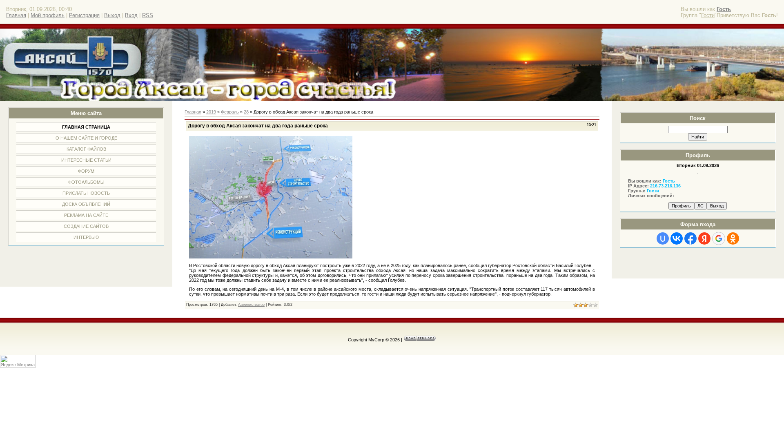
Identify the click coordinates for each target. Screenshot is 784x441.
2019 (211, 111)
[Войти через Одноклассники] (733, 238)
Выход (112, 15)
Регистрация (84, 15)
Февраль (230, 111)
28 (246, 111)
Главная (16, 15)
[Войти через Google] (718, 238)
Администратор (251, 305)
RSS (147, 15)
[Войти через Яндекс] (704, 238)
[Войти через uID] (663, 238)
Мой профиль (48, 15)
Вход (131, 15)
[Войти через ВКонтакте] (676, 238)
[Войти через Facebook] (690, 238)
